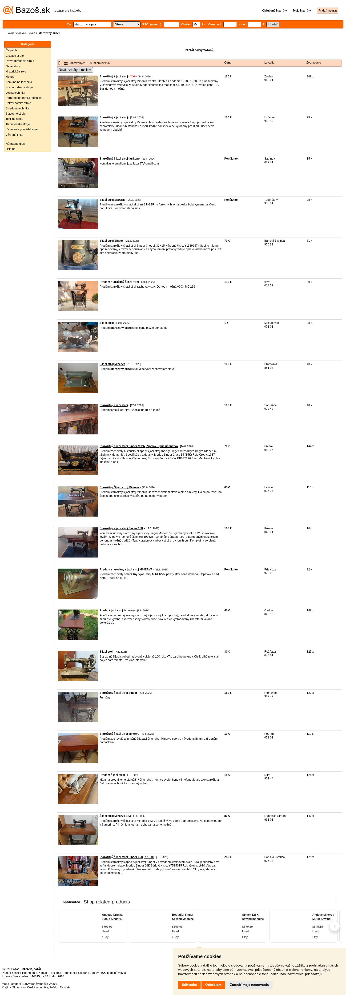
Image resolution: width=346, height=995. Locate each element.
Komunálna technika (19, 82)
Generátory (13, 66)
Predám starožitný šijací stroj (119, 282)
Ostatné (11, 149)
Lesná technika (15, 92)
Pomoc (6, 973)
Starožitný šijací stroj (114, 76)
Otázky (16, 973)
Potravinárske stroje (18, 103)
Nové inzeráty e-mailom (75, 70)
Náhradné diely (15, 143)
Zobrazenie (313, 62)
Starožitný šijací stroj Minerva (119, 733)
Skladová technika (17, 108)
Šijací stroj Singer (111, 240)
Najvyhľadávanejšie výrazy (39, 984)
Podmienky (70, 973)
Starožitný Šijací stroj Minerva (120, 487)
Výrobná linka (14, 134)
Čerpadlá (12, 50)
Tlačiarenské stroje (18, 124)
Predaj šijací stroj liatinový (117, 610)
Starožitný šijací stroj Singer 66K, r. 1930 (127, 857)
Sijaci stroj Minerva (112, 364)
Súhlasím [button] (189, 985)
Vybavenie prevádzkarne (22, 129)
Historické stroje (16, 71)
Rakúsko (65, 987)
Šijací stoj (106, 651)
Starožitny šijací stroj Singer (118, 692)
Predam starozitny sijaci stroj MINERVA (126, 569)
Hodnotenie (29, 973)
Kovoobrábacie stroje (19, 87)
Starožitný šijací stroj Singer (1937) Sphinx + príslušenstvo (139, 446)
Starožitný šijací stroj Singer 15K (121, 528)
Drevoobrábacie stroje (20, 61)
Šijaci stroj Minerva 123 (115, 816)
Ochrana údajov (88, 973)
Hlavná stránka (15, 33)
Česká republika (37, 987)
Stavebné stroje (16, 113)
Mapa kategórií (11, 984)
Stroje (31, 33)
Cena (227, 62)
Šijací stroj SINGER (112, 199)
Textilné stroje (14, 118)
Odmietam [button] (213, 985)
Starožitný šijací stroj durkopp (120, 158)
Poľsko (53, 987)
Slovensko (19, 987)
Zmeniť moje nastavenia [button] (249, 985)
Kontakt (43, 973)
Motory (10, 76)
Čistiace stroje (15, 55)
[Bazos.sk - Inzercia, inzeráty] (26, 13)
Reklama (55, 973)
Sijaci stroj (107, 323)
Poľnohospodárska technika (24, 98)
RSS (103, 973)
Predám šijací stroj (112, 775)
